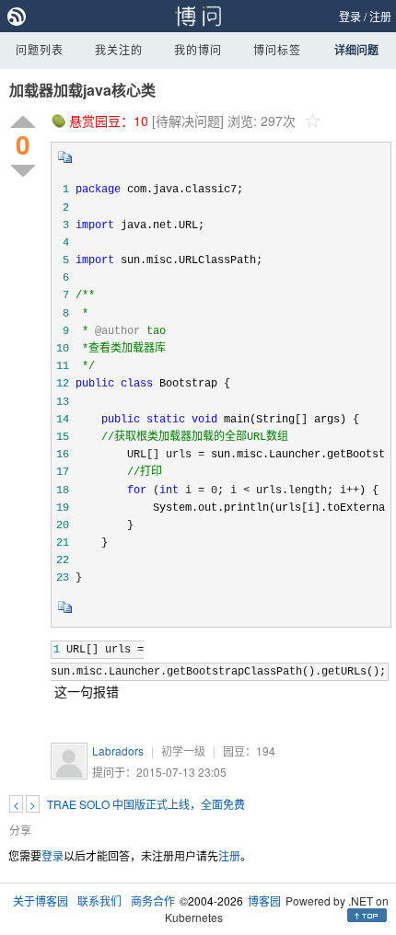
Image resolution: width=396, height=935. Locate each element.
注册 (380, 16)
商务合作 (153, 900)
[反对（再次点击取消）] (23, 170)
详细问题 (356, 49)
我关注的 (119, 49)
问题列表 (40, 49)
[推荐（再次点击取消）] (23, 122)
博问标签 (277, 49)
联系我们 (99, 900)
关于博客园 (40, 900)
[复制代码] (65, 162)
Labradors (118, 750)
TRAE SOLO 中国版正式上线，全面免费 (146, 804)
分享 (20, 829)
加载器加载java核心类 (82, 89)
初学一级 (183, 750)
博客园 (264, 900)
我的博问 (198, 49)
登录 (350, 16)
